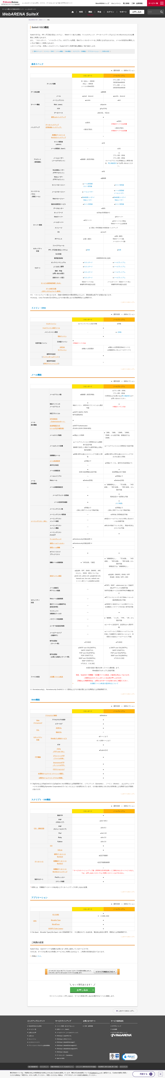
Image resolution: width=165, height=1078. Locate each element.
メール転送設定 (55, 461)
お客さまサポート (89, 1021)
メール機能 (59, 51)
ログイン (110, 12)
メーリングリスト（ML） (39, 521)
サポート (123, 12)
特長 (81, 12)
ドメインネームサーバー (51, 357)
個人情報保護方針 (33, 1066)
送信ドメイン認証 (56, 576)
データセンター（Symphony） (65, 1055)
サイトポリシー (44, 1066)
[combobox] (156, 12)
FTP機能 (38, 757)
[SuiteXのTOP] (72, 12)
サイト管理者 (119, 185)
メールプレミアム (119, 262)
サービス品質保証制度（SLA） (51, 283)
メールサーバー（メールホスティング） (68, 1032)
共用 (88, 250)
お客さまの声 (32, 1032)
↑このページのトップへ (128, 302)
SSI (51, 846)
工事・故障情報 (137, 3)
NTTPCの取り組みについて (119, 1032)
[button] (130, 1056)
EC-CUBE (56, 915)
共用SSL (59, 728)
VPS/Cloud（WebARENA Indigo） (66, 1042)
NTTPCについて (116, 1026)
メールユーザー (88, 192)
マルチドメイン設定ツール (51, 328)
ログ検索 (119, 503)
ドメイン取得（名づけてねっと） (66, 1026)
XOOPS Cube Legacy (55, 928)
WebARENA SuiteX (20, 14)
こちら (38, 956)
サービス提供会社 (117, 1021)
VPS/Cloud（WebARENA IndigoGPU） (67, 1048)
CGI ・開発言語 (39, 828)
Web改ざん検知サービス (59, 738)
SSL (37, 730)
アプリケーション (93, 51)
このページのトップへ (126, 1011)
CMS (34, 921)
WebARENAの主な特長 (35, 1026)
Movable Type (55, 920)
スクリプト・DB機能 (79, 51)
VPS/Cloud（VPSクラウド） (64, 1039)
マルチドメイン (51, 324)
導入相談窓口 (112, 163)
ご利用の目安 (105, 51)
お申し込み (136, 12)
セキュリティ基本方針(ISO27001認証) (86, 1066)
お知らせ (31, 1035)
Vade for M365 (60, 1058)
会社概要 (114, 1029)
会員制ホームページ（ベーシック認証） (51, 773)
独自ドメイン (62, 336)
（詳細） (119, 332)
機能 (90, 12)
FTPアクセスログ (59, 769)
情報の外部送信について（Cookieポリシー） (62, 1066)
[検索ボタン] (161, 12)
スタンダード (88, 262)
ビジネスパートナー (34, 1042)
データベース (39, 861)
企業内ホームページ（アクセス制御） (51, 778)
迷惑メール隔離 (55, 547)
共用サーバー (42, 19)
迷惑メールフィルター (57, 543)
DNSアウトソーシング (51, 363)
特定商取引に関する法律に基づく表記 (108, 1066)
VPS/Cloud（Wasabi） (63, 1052)
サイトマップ (123, 1066)
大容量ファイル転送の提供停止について (104, 683)
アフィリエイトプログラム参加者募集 (39, 1045)
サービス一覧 (32, 1029)
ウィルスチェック (56, 539)
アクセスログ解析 (51, 715)
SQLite (60, 850)
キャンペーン (116, 3)
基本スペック (38, 51)
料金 (99, 12)
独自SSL (59, 732)
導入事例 (126, 3)
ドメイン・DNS (49, 51)
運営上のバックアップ (58, 117)
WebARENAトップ (102, 3)
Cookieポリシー (96, 1073)
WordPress (56, 924)
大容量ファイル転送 (56, 677)
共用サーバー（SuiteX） (63, 1029)
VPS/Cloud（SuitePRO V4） (64, 1035)
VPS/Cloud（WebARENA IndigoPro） (67, 1045)
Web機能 (68, 51)
